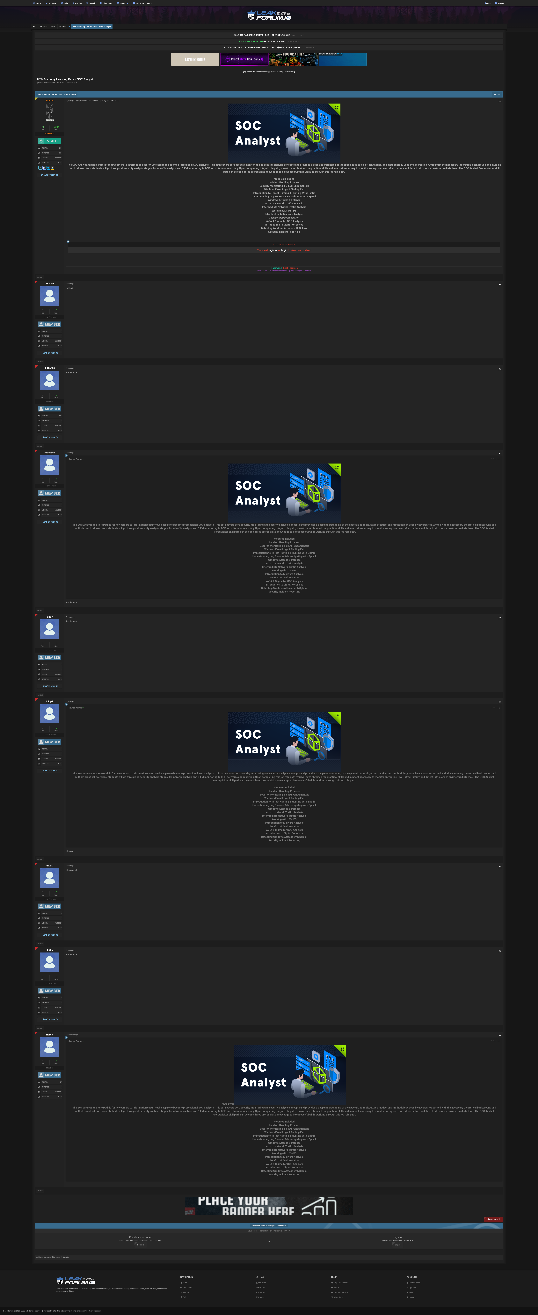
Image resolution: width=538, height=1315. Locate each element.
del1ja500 (50, 368)
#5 (500, 618)
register (273, 250)
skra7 (50, 617)
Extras (122, 3)
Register (500, 3)
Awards (261, 1292)
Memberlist (187, 1287)
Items (411, 1297)
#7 (500, 866)
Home (38, 3)
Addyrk (49, 701)
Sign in (397, 1245)
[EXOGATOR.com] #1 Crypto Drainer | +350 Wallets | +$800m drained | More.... (263, 47)
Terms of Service (340, 1292)
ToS (184, 1297)
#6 (500, 702)
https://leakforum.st (275, 41)
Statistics (262, 1283)
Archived (62, 27)
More (53, 27)
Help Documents (340, 1283)
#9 (500, 1035)
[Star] (40, 169)
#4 (500, 453)
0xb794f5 (50, 283)
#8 (500, 951)
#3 (500, 369)
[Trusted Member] (53, 169)
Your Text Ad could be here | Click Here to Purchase (262, 35)
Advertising (338, 1297)
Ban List (261, 1287)
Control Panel (414, 1283)
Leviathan (114, 100)
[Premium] (49, 169)
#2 (500, 284)
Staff (184, 1283)
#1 (500, 101)
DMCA (336, 1287)
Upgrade (412, 1287)
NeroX (49, 1034)
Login (488, 3)
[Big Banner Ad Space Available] (256, 72)
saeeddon (49, 452)
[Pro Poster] (44, 169)
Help (65, 3)
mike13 (50, 865)
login (284, 250)
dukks (50, 950)
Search (91, 3)
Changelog (107, 3)
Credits (78, 3)
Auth (411, 1292)
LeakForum (43, 27)
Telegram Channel (143, 3)
